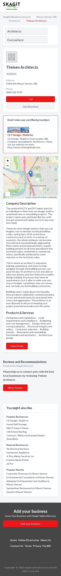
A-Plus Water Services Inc (20, 456)
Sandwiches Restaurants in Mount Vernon (28, 488)
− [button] (8, 166)
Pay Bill (47, 545)
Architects (14, 20)
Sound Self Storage (16, 424)
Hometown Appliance (17, 452)
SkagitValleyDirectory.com (17, 16)
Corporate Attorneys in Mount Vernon (26, 473)
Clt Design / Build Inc (17, 420)
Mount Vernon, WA (46, 16)
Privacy (37, 545)
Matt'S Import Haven (17, 428)
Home (13, 540)
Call (31, 99)
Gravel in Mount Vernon (19, 491)
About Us (45, 540)
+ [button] (8, 161)
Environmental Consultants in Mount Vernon (30, 477)
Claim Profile (17, 346)
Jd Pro (9, 463)
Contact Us (16, 545)
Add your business (30, 523)
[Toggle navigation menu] (56, 6)
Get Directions (30, 106)
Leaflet (28, 197)
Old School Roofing (16, 431)
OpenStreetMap (40, 197)
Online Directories (28, 540)
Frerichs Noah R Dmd (17, 460)
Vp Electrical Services (17, 448)
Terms (28, 545)
